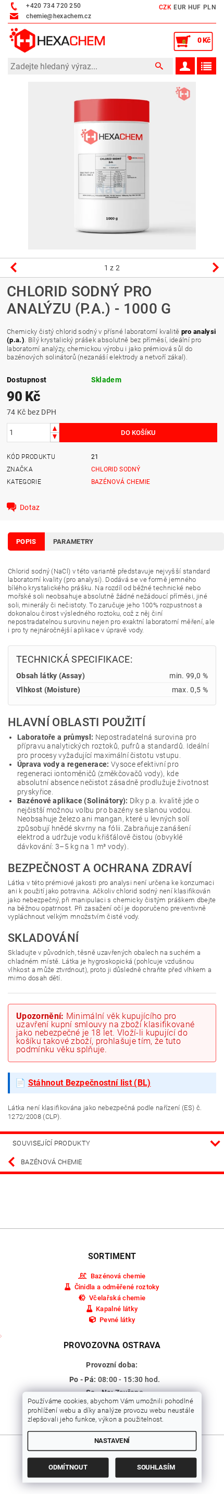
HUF (194, 7)
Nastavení (112, 1441)
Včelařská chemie (117, 1298)
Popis (26, 541)
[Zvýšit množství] (54, 428)
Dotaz (30, 507)
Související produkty (51, 1143)
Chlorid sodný (116, 469)
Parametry (73, 541)
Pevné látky (117, 1320)
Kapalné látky (117, 1309)
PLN (209, 7)
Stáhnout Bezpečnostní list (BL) (89, 1083)
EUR (179, 7)
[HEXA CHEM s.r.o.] (57, 40)
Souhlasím (156, 1467)
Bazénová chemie (121, 481)
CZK (165, 7)
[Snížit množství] (54, 437)
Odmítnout (67, 1467)
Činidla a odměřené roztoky (116, 1287)
